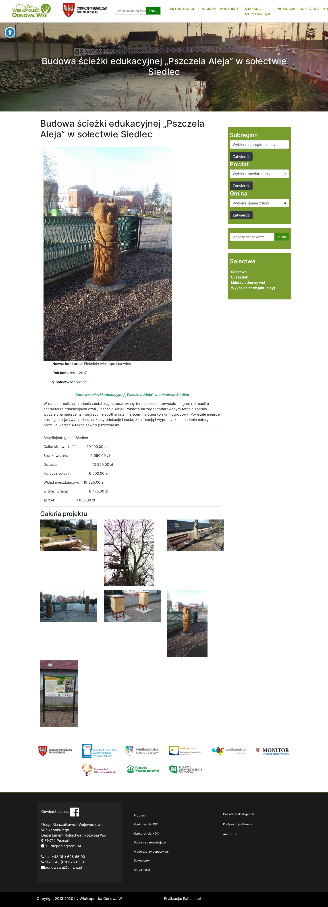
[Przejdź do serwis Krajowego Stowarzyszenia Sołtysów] (185, 769)
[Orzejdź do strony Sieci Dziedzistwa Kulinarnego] (98, 750)
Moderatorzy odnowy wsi (151, 851)
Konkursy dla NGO (146, 833)
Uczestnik (239, 277)
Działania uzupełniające (150, 842)
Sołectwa (309, 9)
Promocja (285, 9)
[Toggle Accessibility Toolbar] (10, 32)
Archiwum (230, 834)
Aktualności (182, 9)
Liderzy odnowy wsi (248, 282)
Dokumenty (142, 860)
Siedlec (80, 382)
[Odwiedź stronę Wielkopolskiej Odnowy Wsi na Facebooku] (74, 811)
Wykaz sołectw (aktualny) (253, 288)
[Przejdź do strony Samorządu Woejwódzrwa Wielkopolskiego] (55, 750)
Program (207, 9)
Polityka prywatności (237, 824)
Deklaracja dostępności (239, 814)
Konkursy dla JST (146, 824)
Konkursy (229, 9)
